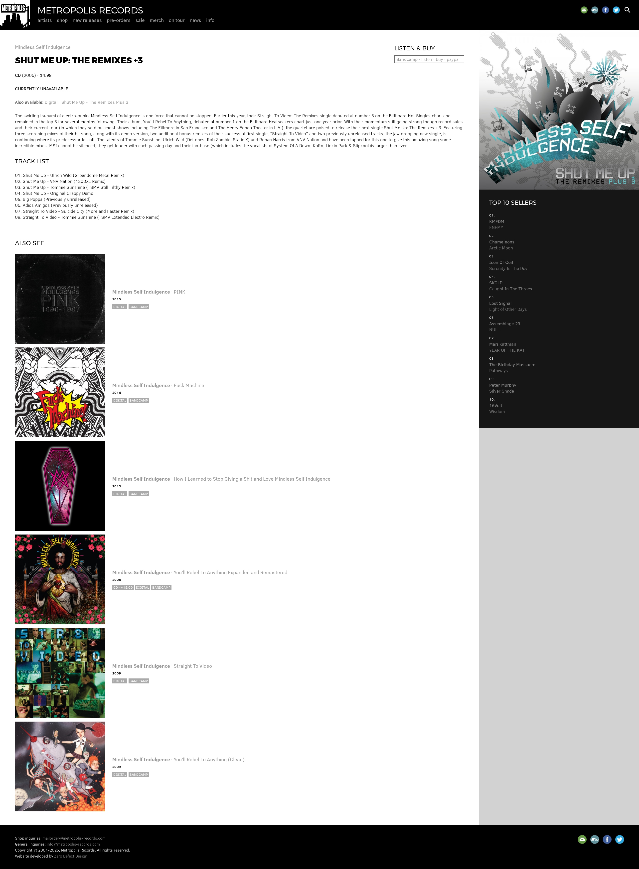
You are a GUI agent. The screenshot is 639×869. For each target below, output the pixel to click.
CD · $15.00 (123, 587)
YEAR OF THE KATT (508, 347)
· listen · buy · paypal (428, 59)
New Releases (87, 20)
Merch (157, 20)
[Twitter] (616, 9)
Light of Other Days (508, 306)
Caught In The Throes (510, 286)
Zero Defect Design (70, 856)
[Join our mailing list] (584, 9)
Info (210, 20)
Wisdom (497, 408)
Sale (140, 20)
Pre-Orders (119, 20)
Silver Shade (502, 388)
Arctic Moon (501, 245)
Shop (62, 20)
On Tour (177, 20)
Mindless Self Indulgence (43, 46)
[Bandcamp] (594, 9)
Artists (44, 20)
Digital (119, 306)
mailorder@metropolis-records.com (74, 838)
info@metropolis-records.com (73, 844)
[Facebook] (605, 9)
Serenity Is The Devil (509, 265)
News (195, 20)
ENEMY (496, 224)
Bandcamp (139, 306)
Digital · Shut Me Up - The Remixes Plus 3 (86, 102)
